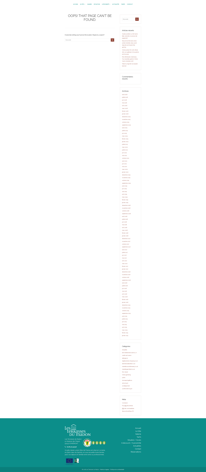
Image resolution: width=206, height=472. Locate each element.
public (123, 377)
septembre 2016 (126, 280)
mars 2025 (125, 136)
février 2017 (125, 266)
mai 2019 (124, 191)
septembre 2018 (126, 213)
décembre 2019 (126, 175)
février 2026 (125, 111)
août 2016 (124, 283)
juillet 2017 (125, 252)
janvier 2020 (125, 172)
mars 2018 (125, 230)
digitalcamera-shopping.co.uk (130, 361)
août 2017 (124, 249)
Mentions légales (104, 469)
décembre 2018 (126, 205)
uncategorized (126, 385)
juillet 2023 (125, 144)
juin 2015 (124, 321)
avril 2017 (124, 260)
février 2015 (125, 332)
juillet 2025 (125, 130)
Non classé (125, 372)
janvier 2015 (125, 335)
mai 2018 (124, 224)
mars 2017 (124, 263)
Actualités (124, 349)
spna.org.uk (125, 383)
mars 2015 (124, 330)
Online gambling (126, 374)
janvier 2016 (125, 302)
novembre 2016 (126, 274)
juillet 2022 (125, 150)
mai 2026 (124, 102)
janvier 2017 (125, 269)
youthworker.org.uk (127, 388)
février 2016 (125, 299)
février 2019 (125, 199)
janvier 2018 (125, 235)
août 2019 (124, 186)
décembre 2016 (126, 272)
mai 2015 (124, 324)
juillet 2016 (125, 285)
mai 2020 (124, 166)
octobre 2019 (125, 180)
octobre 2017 (125, 244)
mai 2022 (124, 155)
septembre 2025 (126, 125)
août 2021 (124, 161)
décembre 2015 (126, 305)
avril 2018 (124, 227)
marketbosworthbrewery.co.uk (130, 366)
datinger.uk (125, 358)
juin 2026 (124, 100)
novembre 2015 (126, 308)
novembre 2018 (126, 208)
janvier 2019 (125, 202)
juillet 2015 (125, 319)
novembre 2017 (126, 241)
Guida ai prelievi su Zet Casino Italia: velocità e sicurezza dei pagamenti (130, 36)
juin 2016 (124, 288)
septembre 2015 (126, 313)
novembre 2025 (126, 119)
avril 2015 (124, 327)
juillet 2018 (125, 219)
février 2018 (125, 233)
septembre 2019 (126, 183)
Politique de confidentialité (117, 469)
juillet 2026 (125, 97)
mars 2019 (124, 197)
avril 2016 (124, 294)
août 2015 (124, 316)
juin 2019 (124, 188)
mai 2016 (124, 291)
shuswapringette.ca (127, 380)
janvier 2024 (125, 141)
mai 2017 (124, 258)
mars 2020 (125, 169)
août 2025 (124, 127)
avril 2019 (124, 194)
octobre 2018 (125, 210)
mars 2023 (125, 147)
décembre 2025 (126, 116)
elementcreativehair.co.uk (128, 363)
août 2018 (124, 216)
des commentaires (128, 408)
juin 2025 (124, 133)
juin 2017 (124, 255)
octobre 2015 (125, 310)
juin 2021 (124, 163)
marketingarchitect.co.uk (128, 369)
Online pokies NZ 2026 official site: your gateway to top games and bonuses (130, 52)
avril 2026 (124, 105)
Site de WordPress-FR (128, 411)
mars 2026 (125, 108)
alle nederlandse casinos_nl (129, 352)
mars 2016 (125, 296)
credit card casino (126, 355)
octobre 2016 (125, 277)
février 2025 (125, 139)
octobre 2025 (125, 122)
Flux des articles (127, 405)
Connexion (125, 403)
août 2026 (124, 94)
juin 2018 (124, 222)
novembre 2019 (126, 177)
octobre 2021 (125, 158)
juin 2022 (124, 152)
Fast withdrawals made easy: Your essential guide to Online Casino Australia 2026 (130, 59)
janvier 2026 (125, 114)
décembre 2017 (126, 238)
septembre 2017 (126, 247)
